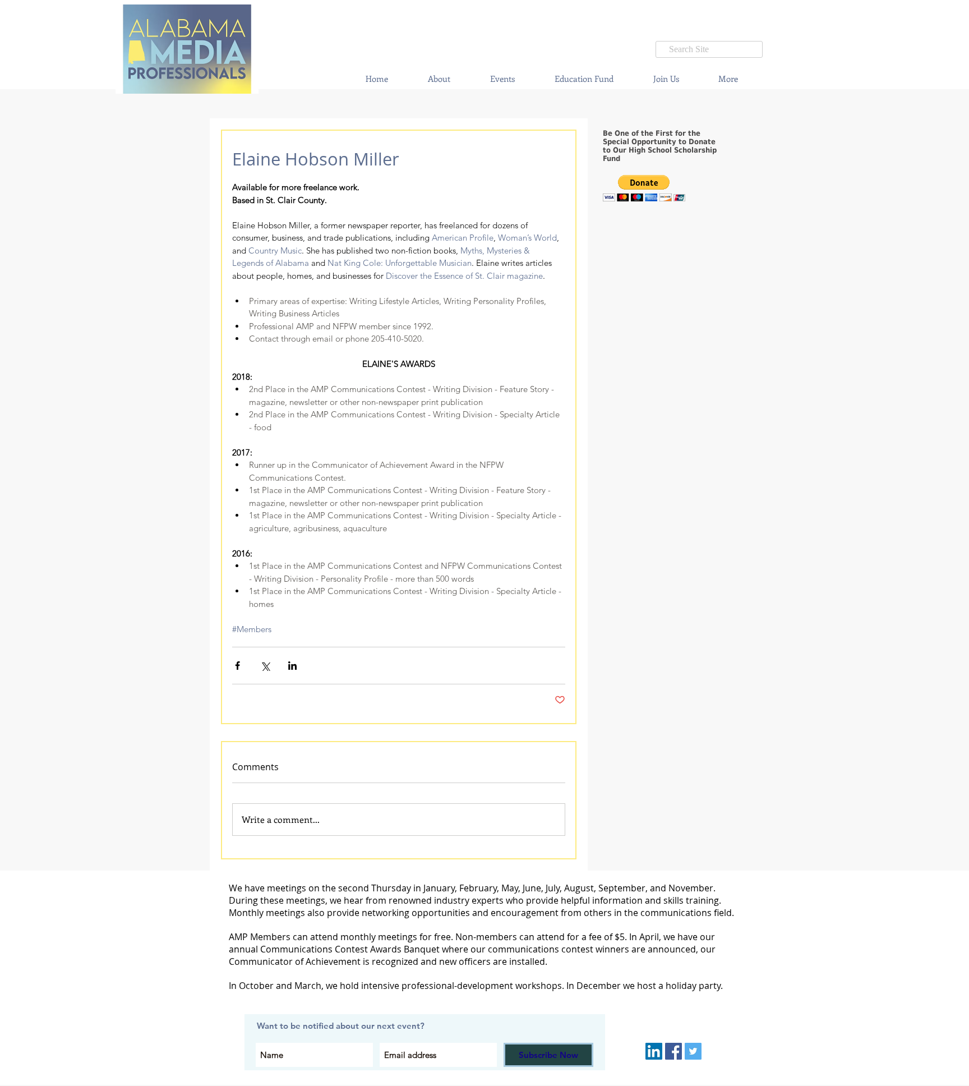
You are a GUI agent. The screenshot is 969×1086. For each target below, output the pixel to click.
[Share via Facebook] (237, 665)
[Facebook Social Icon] (673, 1051)
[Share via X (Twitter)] (265, 665)
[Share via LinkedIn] (292, 665)
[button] (502, 79)
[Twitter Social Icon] (693, 1051)
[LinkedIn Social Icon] (653, 1051)
